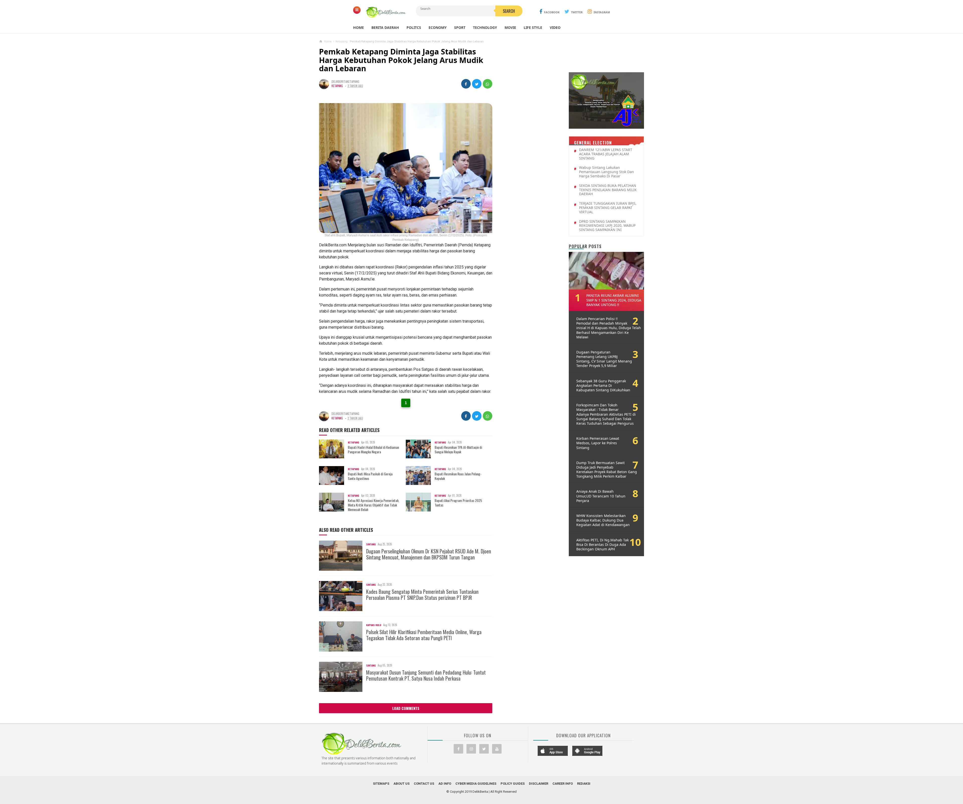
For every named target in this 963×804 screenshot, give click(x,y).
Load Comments (405, 708)
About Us (401, 783)
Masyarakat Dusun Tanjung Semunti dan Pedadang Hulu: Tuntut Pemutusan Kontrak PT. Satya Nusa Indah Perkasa (426, 675)
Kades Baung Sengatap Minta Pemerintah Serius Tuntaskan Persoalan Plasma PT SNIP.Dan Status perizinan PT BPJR (422, 595)
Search (509, 11)
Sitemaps (381, 783)
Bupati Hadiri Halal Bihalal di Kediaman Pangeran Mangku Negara (373, 449)
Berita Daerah (385, 27)
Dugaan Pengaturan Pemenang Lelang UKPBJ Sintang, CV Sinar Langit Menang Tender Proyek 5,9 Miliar (604, 359)
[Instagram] (471, 749)
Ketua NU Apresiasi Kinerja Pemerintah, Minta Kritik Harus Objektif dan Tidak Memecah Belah (373, 505)
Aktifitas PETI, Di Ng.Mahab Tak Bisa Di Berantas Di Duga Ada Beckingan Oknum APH (602, 544)
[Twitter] (484, 749)
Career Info (562, 783)
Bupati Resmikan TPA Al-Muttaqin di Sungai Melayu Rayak (458, 449)
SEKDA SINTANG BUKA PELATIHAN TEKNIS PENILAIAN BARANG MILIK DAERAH (608, 190)
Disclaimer (538, 783)
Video (555, 27)
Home (358, 27)
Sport (459, 27)
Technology (485, 27)
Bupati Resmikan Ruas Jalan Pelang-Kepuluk (458, 476)
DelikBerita (480, 791)
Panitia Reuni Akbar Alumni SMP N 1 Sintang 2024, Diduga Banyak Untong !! (613, 300)
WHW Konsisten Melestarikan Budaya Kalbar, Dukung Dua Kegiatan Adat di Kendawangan (603, 520)
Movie (510, 27)
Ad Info (444, 783)
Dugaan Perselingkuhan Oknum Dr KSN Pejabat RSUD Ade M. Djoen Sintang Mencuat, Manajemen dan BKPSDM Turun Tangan (428, 554)
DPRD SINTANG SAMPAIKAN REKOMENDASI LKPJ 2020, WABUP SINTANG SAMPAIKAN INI (607, 226)
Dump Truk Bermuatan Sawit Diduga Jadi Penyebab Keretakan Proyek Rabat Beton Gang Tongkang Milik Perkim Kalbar (606, 470)
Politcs (414, 27)
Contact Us (424, 783)
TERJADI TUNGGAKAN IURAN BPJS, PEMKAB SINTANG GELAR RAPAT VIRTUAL (607, 207)
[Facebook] (458, 749)
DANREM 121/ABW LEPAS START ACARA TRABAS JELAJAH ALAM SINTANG (605, 154)
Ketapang (337, 86)
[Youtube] (497, 749)
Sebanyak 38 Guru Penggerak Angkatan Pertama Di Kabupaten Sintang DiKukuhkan (603, 385)
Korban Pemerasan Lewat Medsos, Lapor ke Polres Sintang (597, 443)
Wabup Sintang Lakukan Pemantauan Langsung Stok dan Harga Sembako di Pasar (606, 172)
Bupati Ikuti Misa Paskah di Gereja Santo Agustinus (370, 476)
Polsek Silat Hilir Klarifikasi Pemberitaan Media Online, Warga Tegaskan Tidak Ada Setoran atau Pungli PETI (424, 635)
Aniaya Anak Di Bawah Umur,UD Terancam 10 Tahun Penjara (600, 496)
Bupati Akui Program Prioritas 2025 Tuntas (458, 502)
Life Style (533, 27)
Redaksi (583, 783)
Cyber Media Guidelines (475, 783)
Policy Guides (513, 783)
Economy (438, 27)
